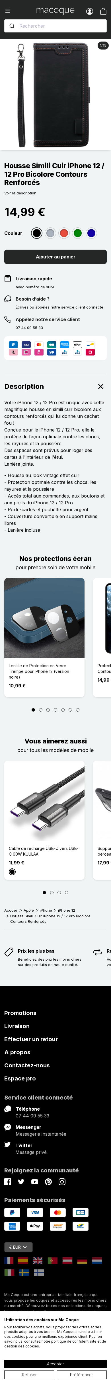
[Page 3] (48, 710)
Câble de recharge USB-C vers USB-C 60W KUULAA (44, 851)
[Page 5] (63, 710)
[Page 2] (40, 710)
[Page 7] (77, 710)
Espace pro (20, 1078)
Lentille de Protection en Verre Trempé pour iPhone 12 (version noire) (39, 671)
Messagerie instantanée (41, 1134)
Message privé (31, 1152)
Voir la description (20, 193)
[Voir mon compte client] (89, 11)
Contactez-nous (27, 1065)
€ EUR (15, 1247)
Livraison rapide (34, 278)
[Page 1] (33, 710)
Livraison (17, 1026)
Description (24, 386)
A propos (17, 1052)
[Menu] (20, 11)
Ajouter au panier (55, 257)
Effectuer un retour (31, 1039)
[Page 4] (55, 710)
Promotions (20, 1013)
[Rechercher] (12, 26)
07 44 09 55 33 (32, 1116)
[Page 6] (70, 710)
